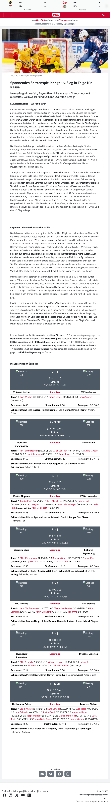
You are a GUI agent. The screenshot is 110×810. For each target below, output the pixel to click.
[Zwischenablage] (67, 774)
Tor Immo (72, 612)
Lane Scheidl (53, 709)
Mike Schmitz (26, 662)
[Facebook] (59, 774)
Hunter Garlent (77, 719)
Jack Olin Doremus (29, 608)
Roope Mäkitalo (34, 715)
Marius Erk (84, 501)
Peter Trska (64, 454)
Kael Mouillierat (54, 501)
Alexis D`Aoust (91, 450)
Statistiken (55, 392)
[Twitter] (50, 774)
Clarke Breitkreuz (67, 715)
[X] (17, 795)
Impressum (43, 791)
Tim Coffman (26, 501)
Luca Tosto (81, 709)
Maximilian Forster (63, 608)
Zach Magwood (33, 504)
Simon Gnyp (63, 561)
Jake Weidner (26, 397)
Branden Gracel (59, 558)
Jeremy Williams (79, 712)
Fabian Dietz (85, 662)
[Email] (42, 774)
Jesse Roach (90, 558)
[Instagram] (10, 795)
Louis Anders (26, 709)
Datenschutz (30, 791)
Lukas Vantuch (60, 450)
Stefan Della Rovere (43, 719)
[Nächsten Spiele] (107, 6)
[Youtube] (23, 795)
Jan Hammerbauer (29, 450)
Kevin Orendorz (43, 612)
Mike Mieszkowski (29, 558)
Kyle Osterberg (33, 561)
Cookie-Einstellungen (12, 791)
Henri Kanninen (34, 454)
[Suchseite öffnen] (104, 15)
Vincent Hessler (55, 662)
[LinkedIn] (29, 795)
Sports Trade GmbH (100, 801)
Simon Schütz (55, 397)
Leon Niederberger (67, 504)
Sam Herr (32, 665)
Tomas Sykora (85, 397)
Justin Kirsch (49, 712)
